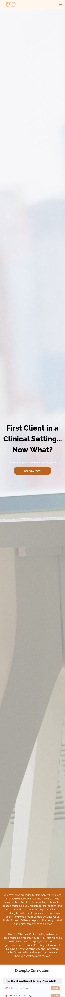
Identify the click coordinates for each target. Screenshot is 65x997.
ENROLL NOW (32, 470)
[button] (60, 4)
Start (55, 988)
